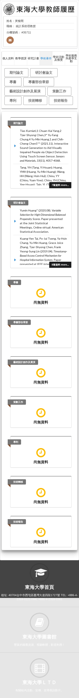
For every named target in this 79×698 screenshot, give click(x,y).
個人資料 (8, 58)
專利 (13, 100)
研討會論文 (43, 72)
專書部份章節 (38, 82)
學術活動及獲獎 (58, 58)
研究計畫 (33, 58)
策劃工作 (59, 91)
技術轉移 (35, 100)
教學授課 (21, 58)
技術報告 (61, 100)
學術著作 (46, 58)
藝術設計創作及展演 (25, 91)
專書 (13, 82)
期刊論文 (16, 72)
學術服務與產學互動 (71, 58)
